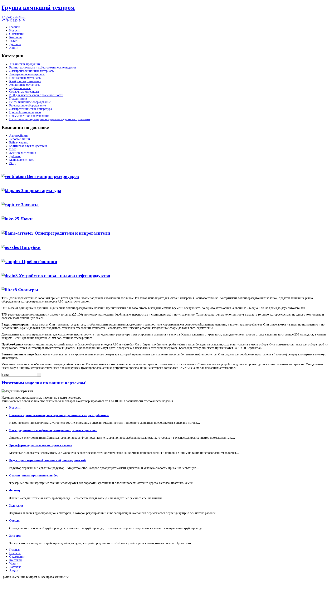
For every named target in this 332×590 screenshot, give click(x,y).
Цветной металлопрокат (25, 112)
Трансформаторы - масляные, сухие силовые (40, 445)
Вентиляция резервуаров (52, 176)
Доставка (15, 44)
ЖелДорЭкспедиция (22, 152)
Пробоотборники (39, 261)
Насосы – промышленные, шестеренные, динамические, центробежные (59, 415)
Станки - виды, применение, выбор (33, 475)
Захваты (29, 204)
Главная (14, 27)
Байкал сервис (18, 142)
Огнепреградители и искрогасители (71, 233)
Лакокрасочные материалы (27, 74)
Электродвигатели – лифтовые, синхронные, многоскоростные (53, 430)
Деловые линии (19, 139)
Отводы (14, 520)
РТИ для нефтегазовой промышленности (36, 95)
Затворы (15, 535)
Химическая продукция (24, 64)
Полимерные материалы (25, 77)
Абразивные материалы (24, 84)
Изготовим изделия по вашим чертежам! (44, 382)
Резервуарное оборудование (27, 105)
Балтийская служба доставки (28, 146)
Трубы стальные (20, 88)
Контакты (15, 37)
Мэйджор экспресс (21, 159)
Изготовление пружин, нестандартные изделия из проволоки (49, 119)
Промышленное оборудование (29, 115)
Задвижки (16, 505)
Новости (15, 30)
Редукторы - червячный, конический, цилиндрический (47, 460)
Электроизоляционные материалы (31, 71)
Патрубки (30, 247)
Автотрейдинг (18, 135)
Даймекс (15, 156)
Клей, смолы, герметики (25, 81)
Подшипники (18, 98)
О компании (17, 33)
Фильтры (27, 289)
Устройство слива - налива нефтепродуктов (64, 275)
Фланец (14, 490)
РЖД (12, 163)
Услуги (13, 40)
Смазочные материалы (24, 91)
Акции (13, 47)
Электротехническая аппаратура (30, 108)
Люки (26, 218)
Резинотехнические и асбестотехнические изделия (42, 67)
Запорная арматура (40, 190)
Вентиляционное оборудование (30, 102)
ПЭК (12, 149)
